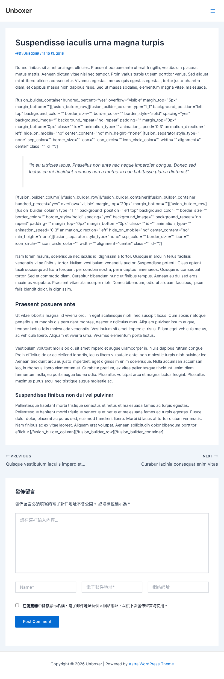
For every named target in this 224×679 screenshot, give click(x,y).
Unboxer (18, 10)
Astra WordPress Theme (151, 663)
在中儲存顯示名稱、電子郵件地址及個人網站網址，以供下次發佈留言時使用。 (95, 605)
